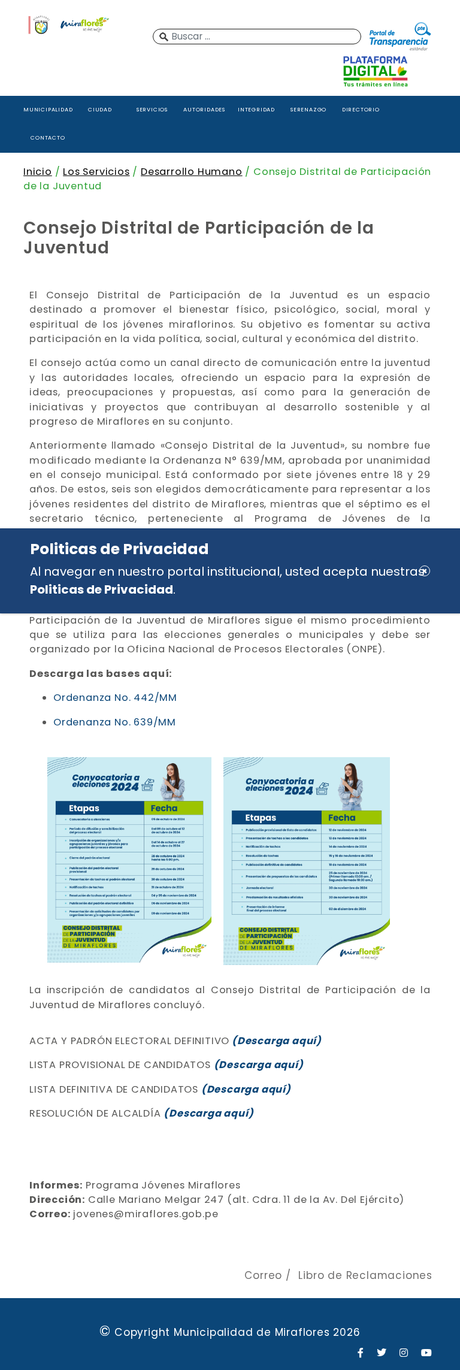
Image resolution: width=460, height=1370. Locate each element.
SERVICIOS (152, 109)
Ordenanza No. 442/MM (115, 697)
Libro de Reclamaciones (365, 1275)
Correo (263, 1275)
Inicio (37, 172)
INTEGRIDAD (256, 109)
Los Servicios (96, 172)
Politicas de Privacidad (101, 589)
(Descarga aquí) (208, 1113)
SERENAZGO (308, 109)
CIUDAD (100, 109)
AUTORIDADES (204, 109)
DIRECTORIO (361, 109)
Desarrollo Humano (192, 172)
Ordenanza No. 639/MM (116, 722)
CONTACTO (48, 137)
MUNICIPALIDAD (47, 109)
